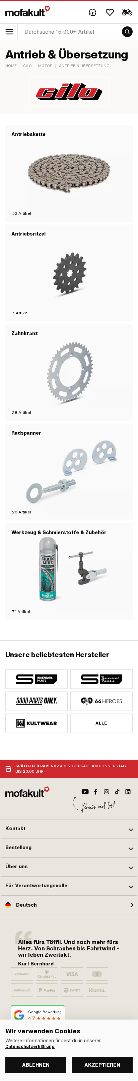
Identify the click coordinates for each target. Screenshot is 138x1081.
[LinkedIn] (128, 791)
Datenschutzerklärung (30, 1046)
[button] (69, 828)
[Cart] (127, 12)
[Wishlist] (110, 12)
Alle (101, 723)
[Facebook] (95, 791)
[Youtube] (85, 791)
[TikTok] (117, 791)
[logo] (27, 11)
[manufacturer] (36, 679)
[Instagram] (106, 791)
